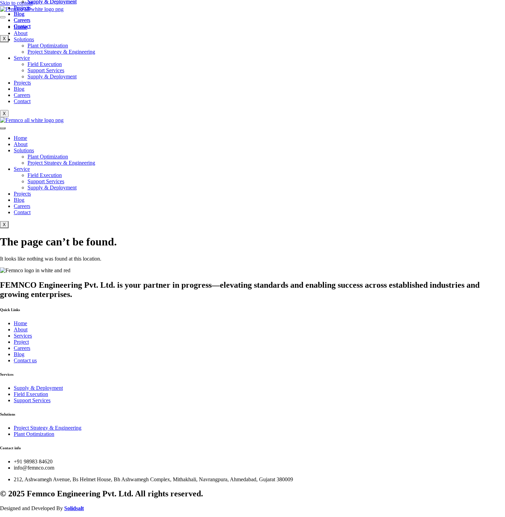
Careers (22, 95)
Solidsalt (74, 508)
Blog (19, 89)
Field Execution (44, 64)
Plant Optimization (47, 45)
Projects (22, 83)
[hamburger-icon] (2, 128)
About (20, 144)
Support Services (45, 70)
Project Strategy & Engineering (61, 52)
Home (20, 138)
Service (22, 58)
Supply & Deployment (52, 76)
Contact (22, 101)
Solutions (24, 150)
